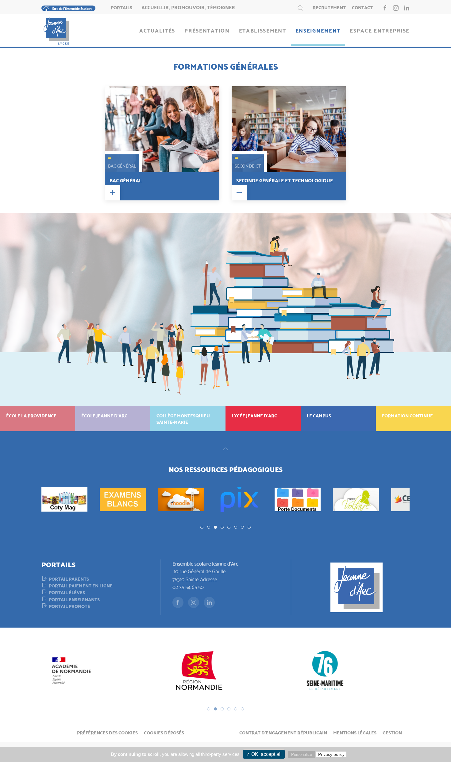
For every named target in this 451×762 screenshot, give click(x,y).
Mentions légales (354, 732)
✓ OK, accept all (264, 754)
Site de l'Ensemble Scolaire (72, 8)
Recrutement (329, 7)
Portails (121, 7)
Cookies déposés (164, 732)
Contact (362, 7)
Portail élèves (67, 592)
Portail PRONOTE (69, 605)
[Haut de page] (225, 449)
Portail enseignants (74, 599)
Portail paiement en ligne (81, 585)
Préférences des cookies (107, 732)
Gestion (392, 732)
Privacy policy (331, 754)
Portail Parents (69, 578)
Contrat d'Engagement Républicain (283, 732)
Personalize (301, 754)
